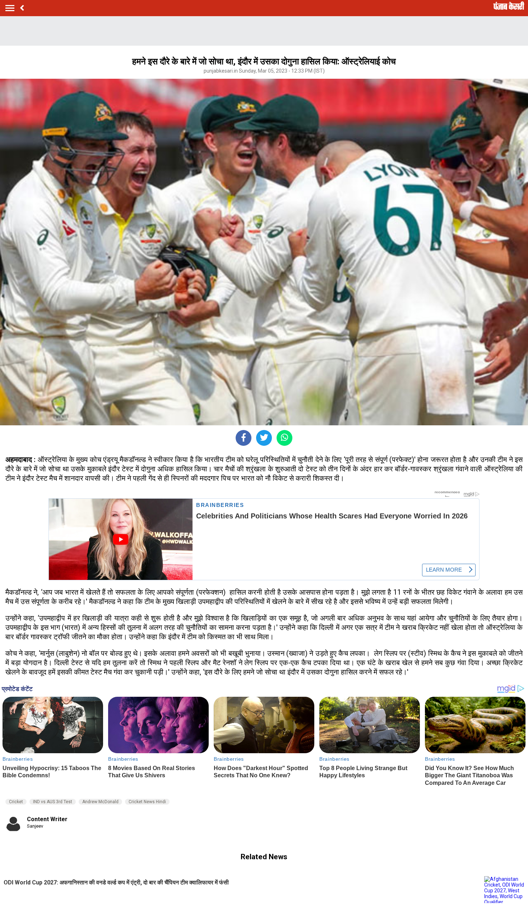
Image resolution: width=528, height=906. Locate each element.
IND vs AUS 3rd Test (52, 801)
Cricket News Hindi (147, 801)
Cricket (16, 801)
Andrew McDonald (100, 801)
